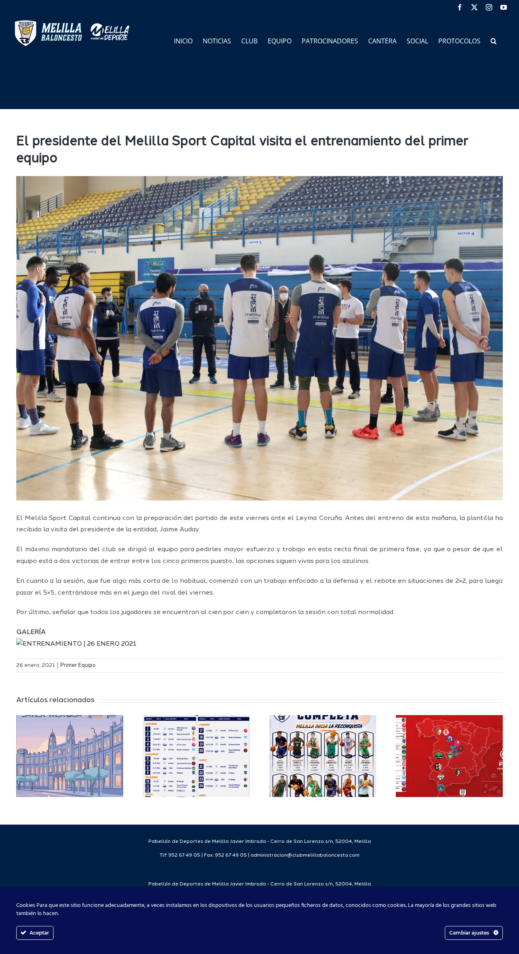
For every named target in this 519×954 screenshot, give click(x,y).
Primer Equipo (78, 665)
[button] (494, 40)
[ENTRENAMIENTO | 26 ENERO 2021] (76, 644)
